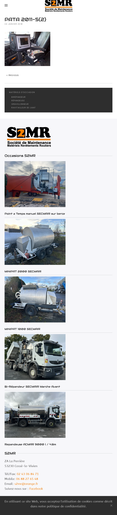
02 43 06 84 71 (28, 474)
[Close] (111, 505)
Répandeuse (18, 100)
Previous (13, 75)
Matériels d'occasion (22, 92)
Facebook (36, 488)
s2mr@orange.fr (26, 484)
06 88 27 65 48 (27, 479)
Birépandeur (18, 97)
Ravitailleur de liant (23, 107)
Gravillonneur (20, 104)
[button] (6, 5)
